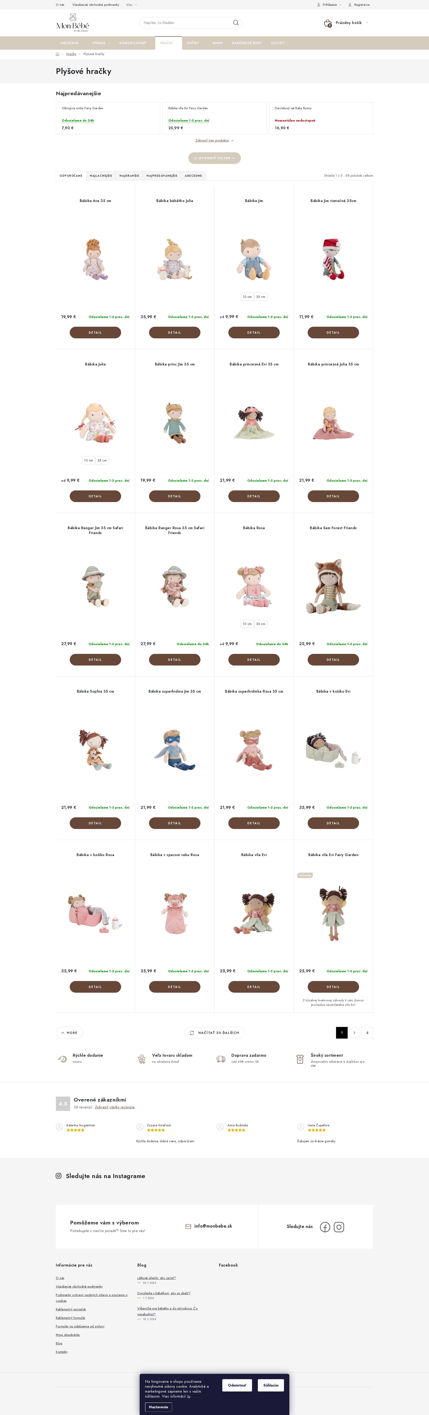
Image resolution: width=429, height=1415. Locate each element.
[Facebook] (325, 1227)
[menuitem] (72, 43)
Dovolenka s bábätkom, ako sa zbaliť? (164, 1293)
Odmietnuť (237, 1385)
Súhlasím (270, 1385)
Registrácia (362, 4)
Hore (72, 1033)
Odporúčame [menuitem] (71, 176)
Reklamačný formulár (71, 1318)
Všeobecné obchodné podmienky (95, 4)
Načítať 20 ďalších (218, 1033)
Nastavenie (158, 1407)
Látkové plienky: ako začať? (156, 1278)
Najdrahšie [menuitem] (129, 176)
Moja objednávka (68, 1335)
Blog (59, 1343)
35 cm (260, 296)
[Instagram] (339, 1227)
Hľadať (236, 23)
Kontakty (61, 1352)
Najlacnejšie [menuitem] (101, 176)
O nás (60, 4)
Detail (95, 332)
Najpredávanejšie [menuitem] (162, 176)
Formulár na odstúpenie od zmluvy (80, 1326)
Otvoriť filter (215, 158)
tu (188, 1396)
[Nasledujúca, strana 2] (354, 1033)
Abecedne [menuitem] (193, 176)
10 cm (247, 296)
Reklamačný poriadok (71, 1309)
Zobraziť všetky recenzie (115, 1107)
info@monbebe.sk (213, 1226)
